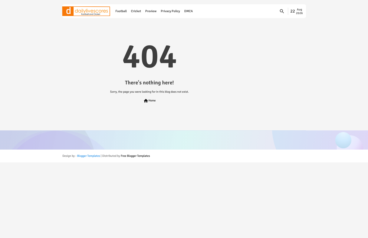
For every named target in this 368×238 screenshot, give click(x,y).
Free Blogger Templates (135, 156)
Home (149, 100)
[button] (282, 11)
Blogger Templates (88, 156)
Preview (151, 11)
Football (121, 11)
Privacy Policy (170, 11)
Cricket (136, 11)
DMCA (188, 11)
